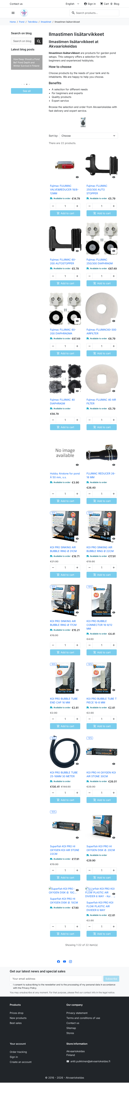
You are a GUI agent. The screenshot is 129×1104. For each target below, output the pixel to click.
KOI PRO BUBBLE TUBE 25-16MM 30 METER (64, 774)
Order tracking (18, 1051)
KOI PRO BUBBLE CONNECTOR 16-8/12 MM (99, 625)
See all (27, 90)
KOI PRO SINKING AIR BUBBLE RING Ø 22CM (100, 549)
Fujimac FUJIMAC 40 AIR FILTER (101, 401)
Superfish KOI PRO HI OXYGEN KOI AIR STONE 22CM (64, 850)
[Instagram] (70, 961)
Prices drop (16, 1012)
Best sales (16, 1023)
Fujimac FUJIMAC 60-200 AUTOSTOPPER (63, 261)
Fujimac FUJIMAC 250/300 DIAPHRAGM (100, 261)
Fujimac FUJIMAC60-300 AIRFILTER (101, 331)
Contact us (16, 3)
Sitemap (71, 1028)
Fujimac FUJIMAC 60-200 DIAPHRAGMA (63, 331)
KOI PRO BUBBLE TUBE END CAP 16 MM (64, 700)
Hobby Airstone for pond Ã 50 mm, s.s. (65, 475)
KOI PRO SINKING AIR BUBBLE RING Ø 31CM (63, 549)
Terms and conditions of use (83, 1018)
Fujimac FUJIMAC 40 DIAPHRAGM (62, 401)
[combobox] (94, 13)
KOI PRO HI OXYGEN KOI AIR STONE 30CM (101, 774)
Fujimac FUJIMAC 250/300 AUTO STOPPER (97, 189)
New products (18, 1018)
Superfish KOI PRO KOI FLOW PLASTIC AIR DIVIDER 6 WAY (100, 906)
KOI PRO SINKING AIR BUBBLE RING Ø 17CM (63, 623)
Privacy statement (76, 1012)
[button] (24, 84)
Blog (116, 3)
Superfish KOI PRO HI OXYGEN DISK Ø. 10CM (64, 900)
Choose (66, 135)
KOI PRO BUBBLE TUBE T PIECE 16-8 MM (102, 700)
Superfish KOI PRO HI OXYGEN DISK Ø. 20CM (101, 848)
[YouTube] (64, 961)
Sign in (14, 1056)
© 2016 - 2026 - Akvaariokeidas (64, 1077)
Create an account (20, 1061)
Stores (70, 1033)
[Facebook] (58, 961)
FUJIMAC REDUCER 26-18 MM (101, 475)
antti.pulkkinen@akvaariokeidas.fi (90, 1061)
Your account (18, 1043)
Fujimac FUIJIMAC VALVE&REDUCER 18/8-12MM (64, 189)
